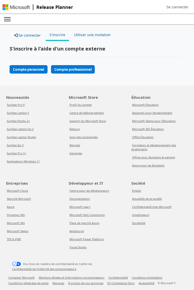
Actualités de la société (147, 199)
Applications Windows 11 (23, 161)
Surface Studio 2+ (18, 121)
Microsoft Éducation (145, 105)
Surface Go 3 (15, 145)
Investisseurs (140, 215)
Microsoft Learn (79, 207)
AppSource (76, 231)
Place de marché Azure (84, 223)
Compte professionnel (72, 69)
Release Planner (54, 7)
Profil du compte (80, 105)
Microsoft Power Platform (86, 239)
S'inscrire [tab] (57, 34)
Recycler (74, 145)
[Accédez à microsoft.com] (16, 7)
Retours (74, 129)
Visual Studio (78, 247)
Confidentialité (118, 277)
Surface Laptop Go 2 (20, 129)
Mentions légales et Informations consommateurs (71, 277)
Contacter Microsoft (21, 277)
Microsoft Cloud (17, 190)
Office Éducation (143, 137)
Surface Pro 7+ (16, 153)
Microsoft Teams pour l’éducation (154, 121)
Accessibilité (146, 283)
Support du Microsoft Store (87, 121)
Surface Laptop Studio (21, 137)
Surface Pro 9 (16, 105)
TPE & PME (14, 239)
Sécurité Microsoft (19, 199)
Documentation (79, 199)
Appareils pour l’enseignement (152, 113)
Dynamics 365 (16, 215)
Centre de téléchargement (86, 113)
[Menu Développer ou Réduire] (7, 19)
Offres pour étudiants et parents (153, 157)
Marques (58, 283)
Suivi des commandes (83, 137)
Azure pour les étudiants (148, 165)
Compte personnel (28, 69)
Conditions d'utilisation (147, 277)
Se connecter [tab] (29, 35)
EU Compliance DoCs (121, 283)
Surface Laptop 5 (18, 113)
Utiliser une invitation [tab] (92, 34)
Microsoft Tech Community (87, 215)
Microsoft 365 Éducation (148, 129)
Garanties (75, 153)
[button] (177, 7)
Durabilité (138, 223)
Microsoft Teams (17, 231)
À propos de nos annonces (85, 283)
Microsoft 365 (16, 223)
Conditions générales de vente (28, 283)
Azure (10, 207)
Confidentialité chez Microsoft (152, 207)
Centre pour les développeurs (89, 190)
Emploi (136, 190)
